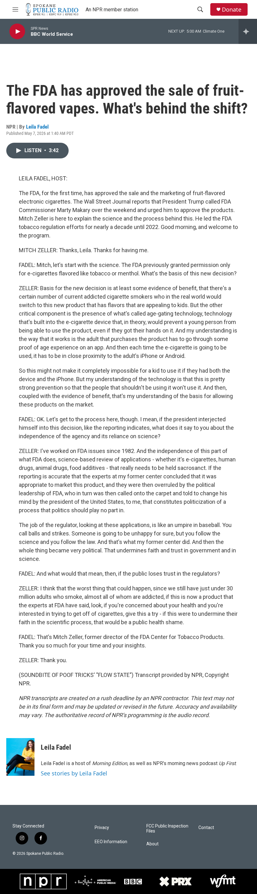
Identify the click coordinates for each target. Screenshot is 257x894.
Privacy (102, 827)
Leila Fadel (37, 127)
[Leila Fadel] (20, 757)
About (152, 844)
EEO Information (111, 841)
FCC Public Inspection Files (167, 828)
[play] (17, 31)
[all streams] (248, 31)
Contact (206, 827)
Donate (231, 9)
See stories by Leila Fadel (74, 773)
